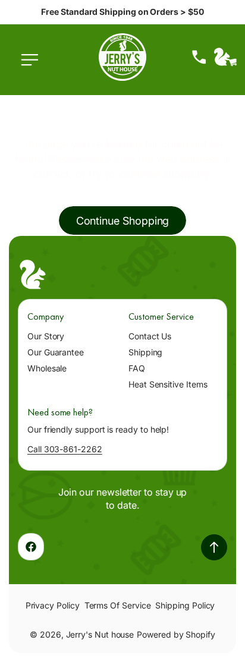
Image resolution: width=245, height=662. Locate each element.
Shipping (145, 352)
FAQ (136, 368)
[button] (33, 66)
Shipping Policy (185, 605)
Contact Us (149, 336)
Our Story (45, 336)
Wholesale (47, 368)
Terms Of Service (117, 605)
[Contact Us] (199, 57)
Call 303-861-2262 (64, 449)
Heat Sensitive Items (168, 384)
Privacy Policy (53, 605)
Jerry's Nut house (100, 634)
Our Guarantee (55, 352)
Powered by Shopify (176, 634)
